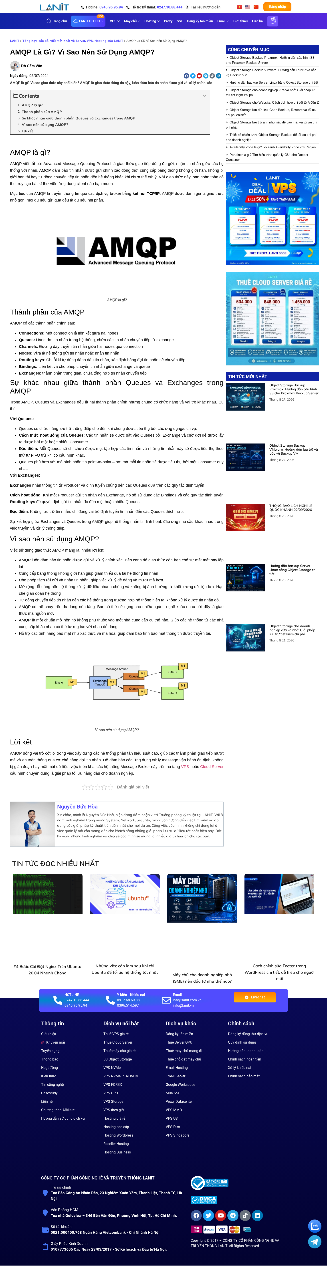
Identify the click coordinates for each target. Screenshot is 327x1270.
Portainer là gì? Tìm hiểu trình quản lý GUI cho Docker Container (267, 157)
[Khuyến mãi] (272, 24)
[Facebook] (186, 76)
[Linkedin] (218, 76)
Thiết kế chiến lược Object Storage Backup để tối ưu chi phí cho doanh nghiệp (271, 137)
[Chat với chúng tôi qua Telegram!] (314, 1247)
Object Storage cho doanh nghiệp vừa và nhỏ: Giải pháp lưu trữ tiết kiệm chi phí (271, 92)
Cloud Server (212, 766)
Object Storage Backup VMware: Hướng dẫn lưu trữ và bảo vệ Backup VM (271, 72)
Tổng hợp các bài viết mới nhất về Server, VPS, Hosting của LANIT (72, 40)
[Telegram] (205, 76)
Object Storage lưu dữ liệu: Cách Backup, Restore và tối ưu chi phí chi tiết (271, 112)
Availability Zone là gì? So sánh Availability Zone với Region (273, 147)
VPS (185, 766)
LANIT (14, 40)
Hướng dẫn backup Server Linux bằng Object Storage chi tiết (274, 82)
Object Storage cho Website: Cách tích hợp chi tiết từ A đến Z (274, 102)
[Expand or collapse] (205, 96)
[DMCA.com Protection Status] (238, 1157)
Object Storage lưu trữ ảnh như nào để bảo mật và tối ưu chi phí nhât (271, 124)
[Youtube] (199, 76)
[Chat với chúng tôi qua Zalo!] (314, 1232)
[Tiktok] (212, 76)
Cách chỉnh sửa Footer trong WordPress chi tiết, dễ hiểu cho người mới (279, 932)
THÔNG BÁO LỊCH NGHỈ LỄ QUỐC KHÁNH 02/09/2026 (290, 453)
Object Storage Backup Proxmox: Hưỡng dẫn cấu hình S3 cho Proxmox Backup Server (270, 60)
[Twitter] (193, 76)
